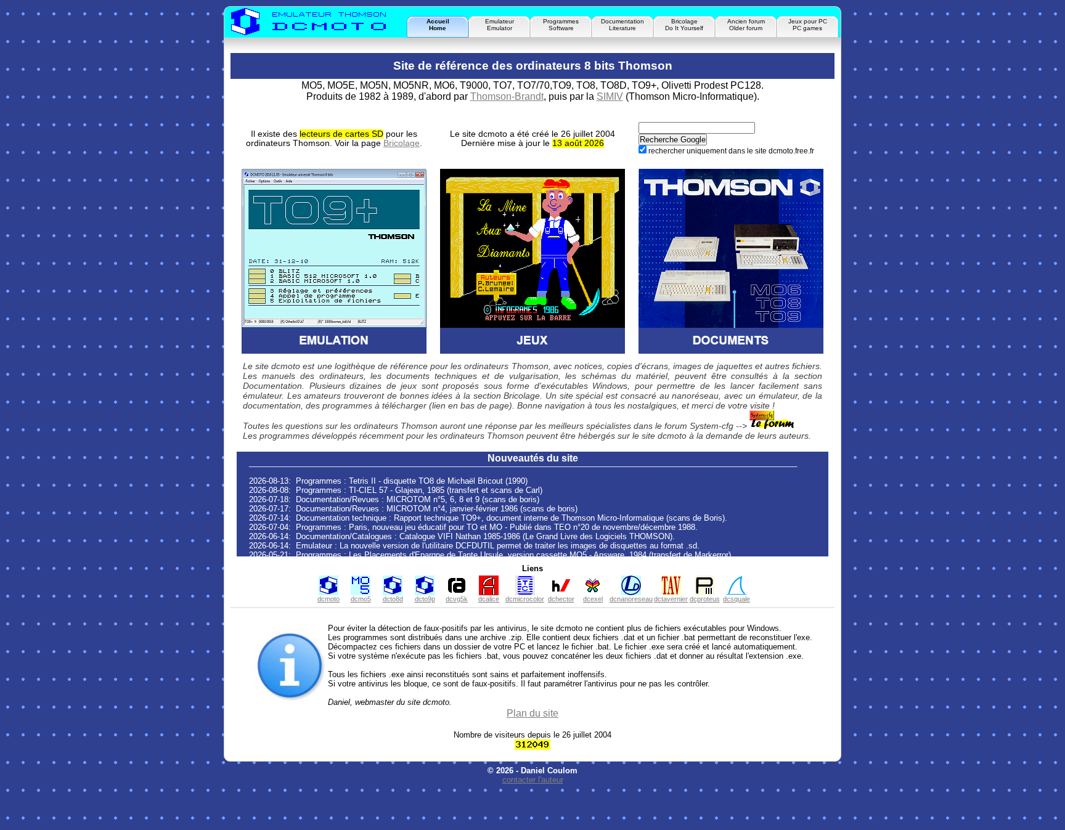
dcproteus (705, 599)
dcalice (488, 599)
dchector (561, 599)
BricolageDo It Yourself (684, 24)
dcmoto (328, 599)
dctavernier (671, 599)
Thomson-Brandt (507, 96)
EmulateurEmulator (499, 24)
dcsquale (736, 599)
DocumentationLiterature (622, 24)
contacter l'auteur (532, 779)
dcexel (593, 599)
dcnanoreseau (631, 599)
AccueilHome (437, 24)
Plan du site (532, 713)
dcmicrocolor (524, 599)
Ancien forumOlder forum (746, 24)
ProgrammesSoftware (561, 24)
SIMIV (610, 96)
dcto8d (393, 599)
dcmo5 (361, 599)
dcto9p (425, 599)
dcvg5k (457, 599)
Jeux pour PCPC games (807, 24)
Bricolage (401, 143)
